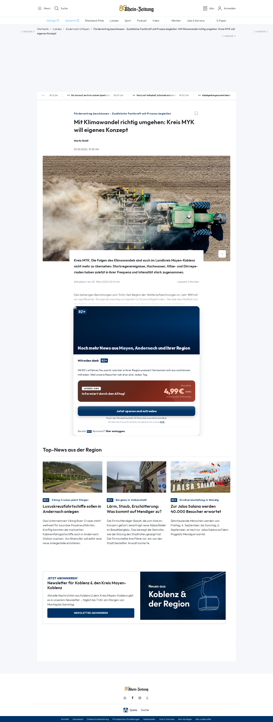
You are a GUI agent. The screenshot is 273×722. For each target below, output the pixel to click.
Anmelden (230, 8)
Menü (47, 8)
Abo (211, 8)
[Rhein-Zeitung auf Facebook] (132, 698)
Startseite (43, 29)
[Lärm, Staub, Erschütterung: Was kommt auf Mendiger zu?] (136, 477)
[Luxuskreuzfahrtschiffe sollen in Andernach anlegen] (72, 477)
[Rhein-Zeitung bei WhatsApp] (125, 698)
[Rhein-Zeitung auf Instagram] (140, 698)
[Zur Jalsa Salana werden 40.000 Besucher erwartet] (200, 477)
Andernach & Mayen (78, 29)
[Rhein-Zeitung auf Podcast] (147, 698)
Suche (64, 8)
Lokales (57, 29)
